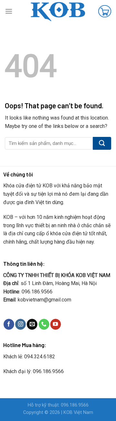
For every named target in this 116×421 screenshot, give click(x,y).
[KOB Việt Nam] (58, 11)
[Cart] (104, 11)
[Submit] (102, 143)
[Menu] (9, 11)
